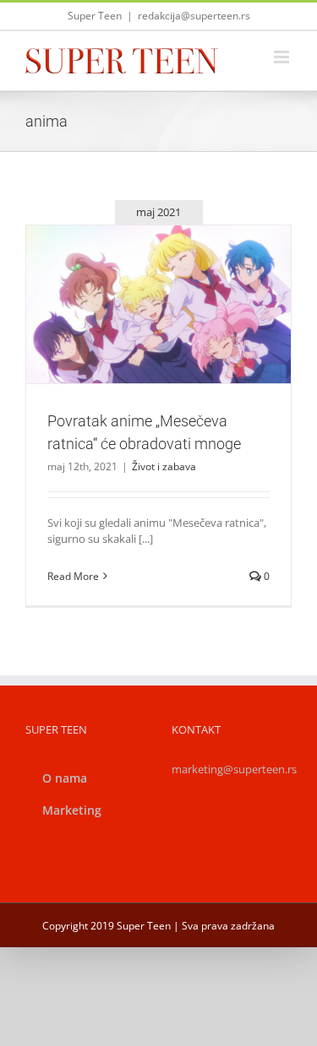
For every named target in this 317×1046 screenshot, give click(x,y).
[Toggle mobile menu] (283, 57)
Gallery (178, 274)
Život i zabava (159, 341)
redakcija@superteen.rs (194, 15)
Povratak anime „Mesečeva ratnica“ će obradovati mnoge (138, 274)
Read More (73, 576)
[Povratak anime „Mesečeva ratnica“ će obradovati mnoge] (158, 304)
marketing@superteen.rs (234, 769)
